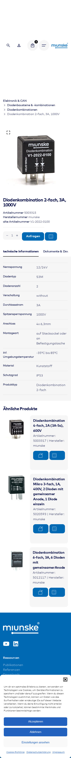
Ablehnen (35, 731)
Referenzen (11, 669)
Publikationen (13, 665)
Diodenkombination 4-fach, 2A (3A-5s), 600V (49, 426)
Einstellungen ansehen (35, 742)
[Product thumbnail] (16, 428)
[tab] (21, 256)
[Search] (8, 45)
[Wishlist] (19, 45)
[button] (65, 679)
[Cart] (32, 45)
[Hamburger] (44, 45)
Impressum (58, 752)
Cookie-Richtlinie (15, 752)
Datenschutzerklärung (39, 752)
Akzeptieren (35, 721)
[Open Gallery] (8, 132)
